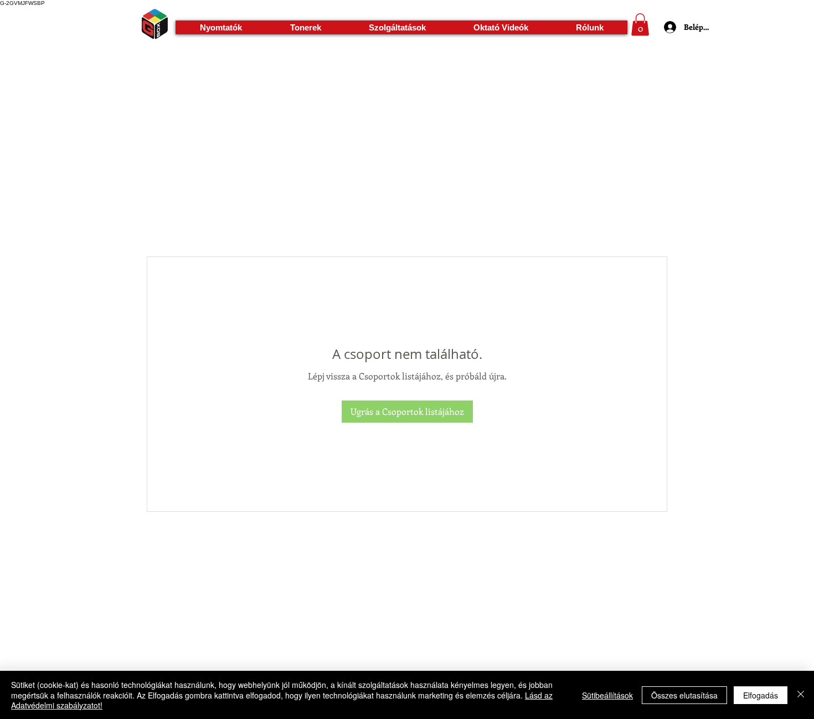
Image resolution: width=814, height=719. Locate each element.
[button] (221, 27)
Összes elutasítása (684, 695)
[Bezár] (800, 695)
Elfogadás (760, 695)
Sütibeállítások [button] (607, 695)
